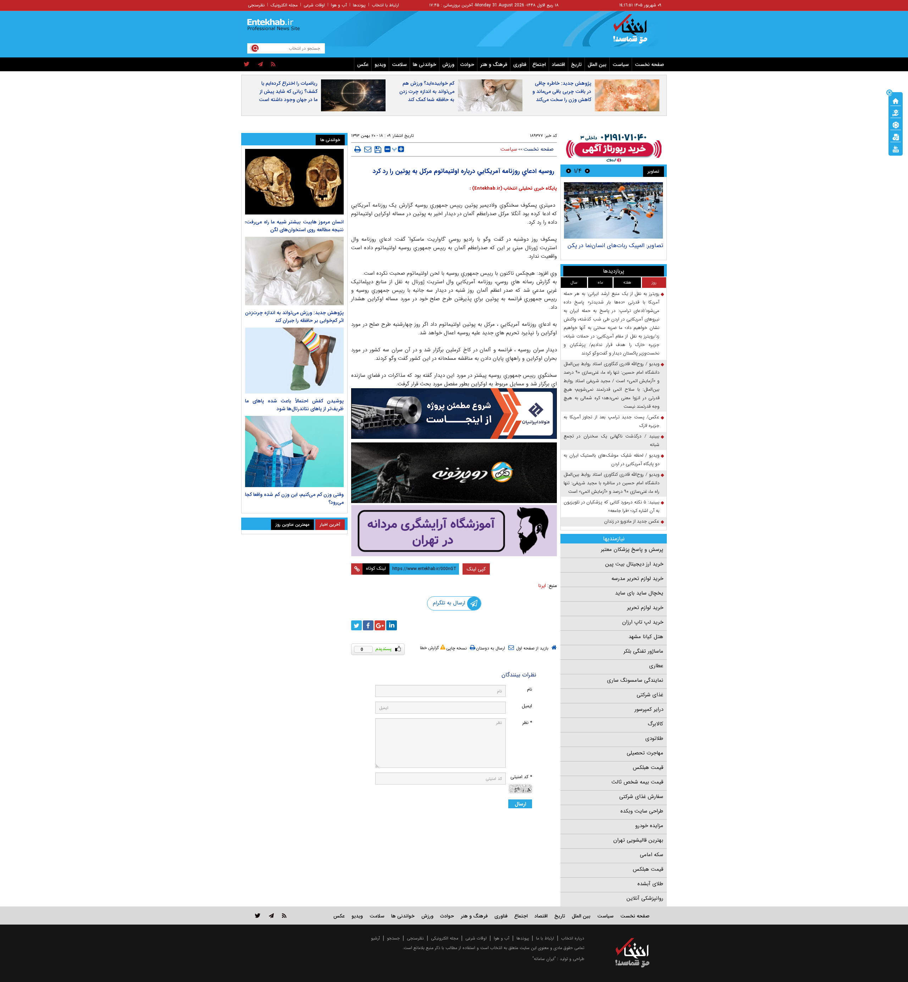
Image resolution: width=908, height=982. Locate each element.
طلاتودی (654, 738)
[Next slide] (568, 170)
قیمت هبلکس (648, 767)
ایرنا (542, 586)
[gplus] (380, 625)
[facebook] (368, 625)
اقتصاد (558, 64)
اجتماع (539, 64)
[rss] (273, 64)
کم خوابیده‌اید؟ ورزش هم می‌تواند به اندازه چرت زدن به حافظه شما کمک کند (426, 91)
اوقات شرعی (314, 5)
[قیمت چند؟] (895, 112)
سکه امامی (651, 854)
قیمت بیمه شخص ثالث (637, 782)
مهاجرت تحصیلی (645, 753)
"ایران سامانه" (544, 958)
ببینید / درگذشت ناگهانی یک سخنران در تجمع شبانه (611, 440)
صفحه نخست (649, 64)
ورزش (448, 64)
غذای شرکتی (650, 695)
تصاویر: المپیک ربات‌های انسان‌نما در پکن (615, 245)
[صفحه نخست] (895, 100)
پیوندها (359, 5)
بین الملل (597, 64)
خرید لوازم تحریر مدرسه (637, 578)
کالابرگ (655, 724)
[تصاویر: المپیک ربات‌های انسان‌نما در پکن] (613, 210)
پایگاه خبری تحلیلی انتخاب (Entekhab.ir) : (513, 188)
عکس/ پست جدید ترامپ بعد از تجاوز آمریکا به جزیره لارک (611, 421)
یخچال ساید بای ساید (639, 593)
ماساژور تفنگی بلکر (643, 651)
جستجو (393, 938)
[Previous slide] (587, 170)
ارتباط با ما (545, 938)
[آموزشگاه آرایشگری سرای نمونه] (454, 530)
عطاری (656, 666)
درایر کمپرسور (649, 709)
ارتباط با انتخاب (385, 5)
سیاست (621, 64)
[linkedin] (391, 625)
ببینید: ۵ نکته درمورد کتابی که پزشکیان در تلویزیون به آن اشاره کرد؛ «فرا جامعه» (611, 506)
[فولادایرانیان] (454, 413)
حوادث (467, 64)
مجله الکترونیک (284, 5)
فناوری (519, 64)
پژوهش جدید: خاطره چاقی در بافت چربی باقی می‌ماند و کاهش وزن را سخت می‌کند (561, 91)
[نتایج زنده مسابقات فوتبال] (895, 148)
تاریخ (576, 64)
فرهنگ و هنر (493, 64)
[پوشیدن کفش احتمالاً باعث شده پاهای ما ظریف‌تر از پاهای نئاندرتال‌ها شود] (294, 360)
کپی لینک (476, 569)
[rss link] (284, 915)
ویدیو (380, 64)
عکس (363, 64)
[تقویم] (895, 136)
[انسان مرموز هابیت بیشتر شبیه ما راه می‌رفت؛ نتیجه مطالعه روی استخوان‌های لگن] (294, 181)
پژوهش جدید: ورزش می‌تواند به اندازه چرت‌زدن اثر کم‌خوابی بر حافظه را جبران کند (294, 316)
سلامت (399, 64)
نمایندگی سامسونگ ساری (635, 680)
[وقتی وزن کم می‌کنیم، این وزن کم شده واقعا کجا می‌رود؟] (294, 451)
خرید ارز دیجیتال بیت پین (634, 564)
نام (529, 689)
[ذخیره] (378, 149)
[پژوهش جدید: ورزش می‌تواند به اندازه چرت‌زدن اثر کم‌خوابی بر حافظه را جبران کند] (294, 271)
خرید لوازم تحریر (645, 607)
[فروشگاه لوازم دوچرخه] (454, 472)
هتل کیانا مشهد (646, 636)
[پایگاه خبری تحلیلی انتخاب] (636, 32)
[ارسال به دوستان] (367, 149)
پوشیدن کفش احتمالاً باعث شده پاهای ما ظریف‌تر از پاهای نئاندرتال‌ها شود (294, 405)
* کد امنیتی (521, 777)
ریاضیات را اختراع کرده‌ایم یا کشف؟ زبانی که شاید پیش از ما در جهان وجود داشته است (288, 91)
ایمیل (527, 706)
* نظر (527, 722)
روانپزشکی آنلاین (644, 898)
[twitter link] (257, 915)
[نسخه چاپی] (357, 149)
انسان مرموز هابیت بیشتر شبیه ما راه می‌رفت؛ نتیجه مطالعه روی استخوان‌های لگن (294, 226)
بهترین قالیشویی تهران (638, 840)
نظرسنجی (256, 5)
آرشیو (375, 938)
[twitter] (246, 64)
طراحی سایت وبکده (641, 811)
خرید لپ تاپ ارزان (642, 622)
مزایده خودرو (649, 825)
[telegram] (260, 64)
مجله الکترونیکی (444, 938)
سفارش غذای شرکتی (641, 796)
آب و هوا (339, 5)
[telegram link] (271, 915)
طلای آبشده (650, 884)
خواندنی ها (424, 64)
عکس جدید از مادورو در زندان (631, 521)
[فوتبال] (895, 124)
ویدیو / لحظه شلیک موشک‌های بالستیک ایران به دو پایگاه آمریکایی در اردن (611, 460)
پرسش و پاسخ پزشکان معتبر (632, 549)
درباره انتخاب (572, 938)
